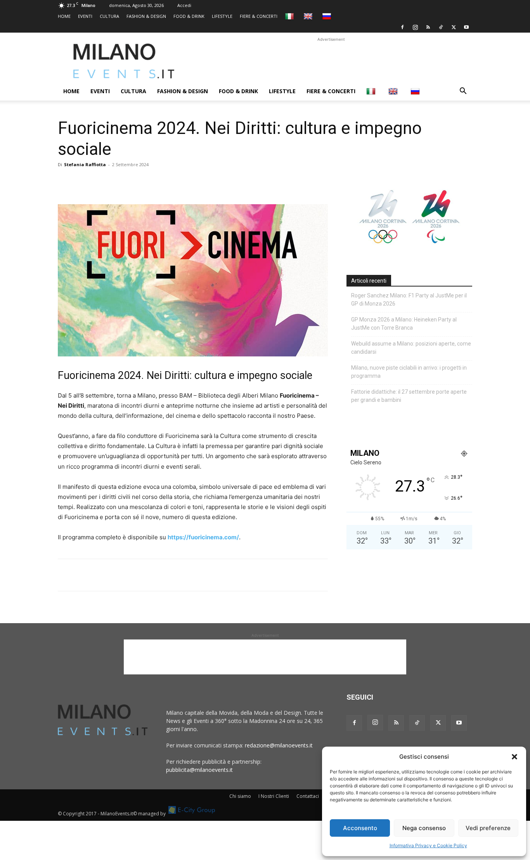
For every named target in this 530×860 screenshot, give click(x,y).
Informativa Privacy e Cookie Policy (428, 845)
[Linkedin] (119, 182)
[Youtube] (466, 27)
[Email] (137, 182)
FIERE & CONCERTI (258, 16)
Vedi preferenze (488, 828)
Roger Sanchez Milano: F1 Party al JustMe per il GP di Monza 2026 (409, 299)
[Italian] (290, 16)
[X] (453, 27)
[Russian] (327, 16)
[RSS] (428, 27)
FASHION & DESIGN (146, 16)
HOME (64, 16)
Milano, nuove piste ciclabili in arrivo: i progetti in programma (409, 372)
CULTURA (109, 16)
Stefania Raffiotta (85, 164)
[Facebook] (402, 27)
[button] (514, 757)
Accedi (184, 5)
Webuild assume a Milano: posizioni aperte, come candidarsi (411, 348)
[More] (155, 182)
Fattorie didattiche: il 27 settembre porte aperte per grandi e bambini (409, 396)
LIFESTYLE (222, 16)
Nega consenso (424, 828)
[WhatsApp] (101, 182)
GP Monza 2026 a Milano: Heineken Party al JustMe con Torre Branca (404, 323)
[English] (309, 16)
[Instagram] (415, 27)
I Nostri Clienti (273, 796)
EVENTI (85, 16)
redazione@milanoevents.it (279, 745)
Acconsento (360, 828)
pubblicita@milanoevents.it (199, 769)
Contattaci (307, 796)
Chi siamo (240, 796)
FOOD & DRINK (188, 16)
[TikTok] (441, 27)
